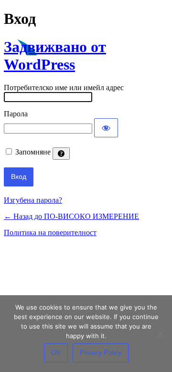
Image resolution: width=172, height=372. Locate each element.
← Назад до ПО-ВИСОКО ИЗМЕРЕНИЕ (71, 216)
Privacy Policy (100, 352)
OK (56, 352)
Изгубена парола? (33, 200)
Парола (16, 114)
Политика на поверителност (50, 232)
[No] (160, 334)
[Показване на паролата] (106, 127)
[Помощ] (61, 153)
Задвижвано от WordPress (55, 55)
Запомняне (33, 152)
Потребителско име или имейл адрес (64, 87)
